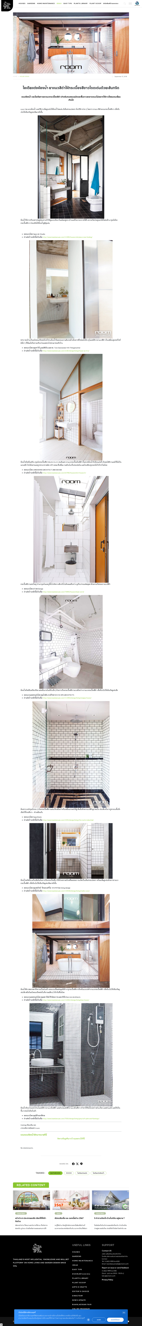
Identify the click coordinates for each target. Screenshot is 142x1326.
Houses (22, 3)
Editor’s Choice (80, 1291)
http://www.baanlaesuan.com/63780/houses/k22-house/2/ (64, 473)
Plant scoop (95, 3)
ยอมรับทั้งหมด (115, 1320)
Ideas (59, 3)
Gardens (31, 3)
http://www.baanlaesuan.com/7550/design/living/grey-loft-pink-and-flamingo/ (71, 1118)
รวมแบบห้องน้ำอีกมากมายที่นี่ (34, 1134)
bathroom (55, 1173)
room (69, 1173)
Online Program (81, 1309)
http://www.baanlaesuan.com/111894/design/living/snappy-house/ (67, 698)
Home (15, 76)
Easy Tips (68, 3)
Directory (77, 1296)
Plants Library (81, 3)
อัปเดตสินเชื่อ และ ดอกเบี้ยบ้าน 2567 (69, 1218)
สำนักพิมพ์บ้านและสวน (110, 3)
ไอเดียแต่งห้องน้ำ (98, 1173)
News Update (79, 1300)
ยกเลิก (99, 1320)
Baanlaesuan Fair (81, 1304)
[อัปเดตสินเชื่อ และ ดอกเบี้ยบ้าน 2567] (71, 1200)
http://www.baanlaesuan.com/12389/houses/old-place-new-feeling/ (67, 237)
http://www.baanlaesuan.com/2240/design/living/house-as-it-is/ (66, 351)
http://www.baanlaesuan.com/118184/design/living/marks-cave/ (66, 891)
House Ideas (24, 76)
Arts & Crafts (79, 1287)
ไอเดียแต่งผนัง (82, 1173)
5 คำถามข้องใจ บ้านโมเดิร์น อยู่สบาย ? (109, 1218)
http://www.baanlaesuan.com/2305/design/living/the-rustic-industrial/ (68, 820)
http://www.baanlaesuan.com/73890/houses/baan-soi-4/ (63, 592)
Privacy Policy (107, 1279)
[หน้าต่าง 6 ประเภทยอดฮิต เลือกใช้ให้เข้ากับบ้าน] (31, 1200)
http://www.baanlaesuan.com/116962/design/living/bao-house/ (66, 1000)
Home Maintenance (46, 3)
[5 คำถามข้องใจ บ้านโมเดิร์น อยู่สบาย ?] (110, 1200)
